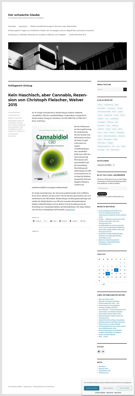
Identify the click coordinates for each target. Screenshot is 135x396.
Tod (107, 150)
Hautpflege (12, 129)
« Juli (103, 284)
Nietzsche (121, 136)
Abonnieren (102, 194)
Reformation (102, 143)
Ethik (114, 111)
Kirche (108, 129)
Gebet (100, 115)
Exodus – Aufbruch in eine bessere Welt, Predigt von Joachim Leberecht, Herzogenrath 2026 (112, 221)
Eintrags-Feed (103, 368)
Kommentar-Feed (105, 371)
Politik (115, 139)
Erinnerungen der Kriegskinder (109, 305)
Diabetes (15, 125)
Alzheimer (20, 121)
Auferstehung (108, 105)
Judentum (101, 129)
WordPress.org (103, 373)
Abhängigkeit (12, 121)
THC (23, 131)
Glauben (100, 118)
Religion (110, 143)
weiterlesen (70, 210)
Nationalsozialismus (110, 136)
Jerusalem (101, 125)
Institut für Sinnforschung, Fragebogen (111, 320)
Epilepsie (16, 127)
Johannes (115, 125)
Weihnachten (115, 150)
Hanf (21, 127)
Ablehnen (108, 388)
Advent (100, 105)
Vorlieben (124, 388)
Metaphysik (120, 132)
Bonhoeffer (101, 108)
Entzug (10, 127)
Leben (120, 129)
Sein (113, 146)
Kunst (114, 129)
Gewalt (116, 115)
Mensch (112, 132)
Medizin (10, 131)
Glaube (122, 115)
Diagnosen (21, 125)
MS (15, 131)
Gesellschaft (108, 115)
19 (107, 273)
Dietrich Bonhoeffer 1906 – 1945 (109, 303)
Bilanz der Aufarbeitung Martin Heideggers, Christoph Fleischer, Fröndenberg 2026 (109, 242)
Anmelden (102, 366)
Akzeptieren (92, 388)
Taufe (123, 146)
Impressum (109, 392)
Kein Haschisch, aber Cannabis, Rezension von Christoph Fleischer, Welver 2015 (47, 100)
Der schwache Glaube (24, 15)
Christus (119, 108)
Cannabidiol (12, 123)
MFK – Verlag (103, 337)
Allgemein (11, 118)
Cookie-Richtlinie (100, 392)
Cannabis (19, 123)
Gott (106, 118)
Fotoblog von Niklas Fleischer (108, 307)
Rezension (18, 118)
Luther (105, 132)
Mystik (100, 136)
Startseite (12, 26)
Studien (19, 131)
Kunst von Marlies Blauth (107, 334)
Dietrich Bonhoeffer (104, 111)
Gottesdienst (114, 118)
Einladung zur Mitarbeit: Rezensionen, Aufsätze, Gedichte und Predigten (37, 35)
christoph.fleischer (14, 112)
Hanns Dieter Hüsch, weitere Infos (110, 314)
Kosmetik (19, 129)
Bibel (116, 105)
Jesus (108, 125)
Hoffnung (110, 122)
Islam (116, 122)
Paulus (100, 139)
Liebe (99, 132)
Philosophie (107, 139)
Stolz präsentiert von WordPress (43, 386)
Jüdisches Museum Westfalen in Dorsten (112, 322)
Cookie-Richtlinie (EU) (77, 35)
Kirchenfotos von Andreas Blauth (109, 324)
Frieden (120, 111)
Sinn (118, 146)
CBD (9, 125)
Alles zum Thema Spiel (106, 299)
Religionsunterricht (104, 146)
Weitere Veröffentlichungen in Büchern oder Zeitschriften (53, 26)
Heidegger (101, 122)
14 (116, 270)
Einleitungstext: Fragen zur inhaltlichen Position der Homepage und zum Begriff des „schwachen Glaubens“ (51, 30)
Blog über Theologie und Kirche (109, 301)
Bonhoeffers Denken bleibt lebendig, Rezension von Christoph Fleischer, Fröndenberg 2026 (111, 236)
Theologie (101, 150)
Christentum (111, 108)
